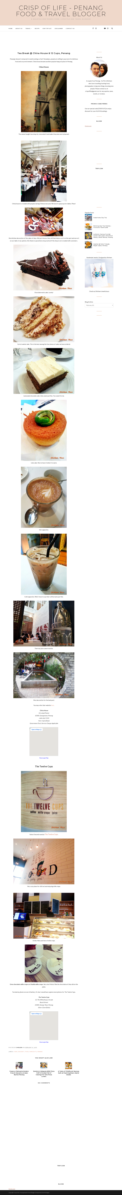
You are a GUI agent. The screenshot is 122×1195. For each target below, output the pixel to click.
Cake (15, 1051)
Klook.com (88, 126)
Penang (40, 1051)
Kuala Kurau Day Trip (100, 217)
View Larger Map (43, 758)
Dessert (21, 1051)
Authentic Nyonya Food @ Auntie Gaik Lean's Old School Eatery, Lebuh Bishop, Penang (103, 235)
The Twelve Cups (51, 834)
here (52, 705)
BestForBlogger (46, 1192)
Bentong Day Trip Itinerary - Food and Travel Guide (102, 226)
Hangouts (33, 1051)
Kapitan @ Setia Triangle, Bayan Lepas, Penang (101, 244)
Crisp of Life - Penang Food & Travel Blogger (61, 11)
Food (27, 1051)
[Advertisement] (43, 41)
